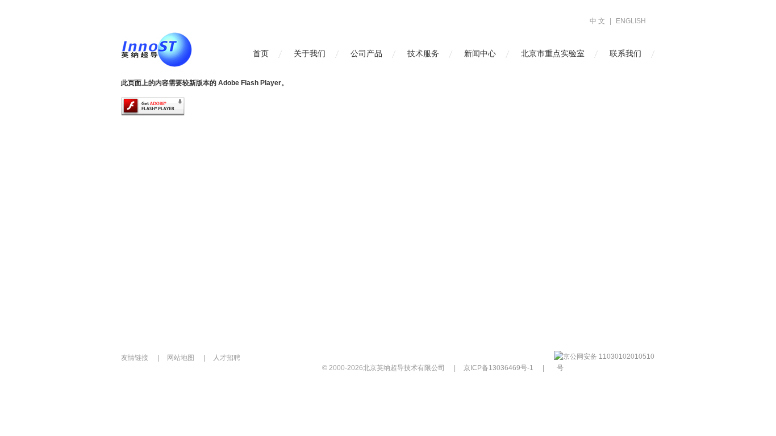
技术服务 (423, 53)
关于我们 (310, 53)
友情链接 (134, 358)
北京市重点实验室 (553, 53)
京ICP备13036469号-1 (498, 368)
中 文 (597, 21)
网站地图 (180, 358)
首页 (261, 53)
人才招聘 (226, 358)
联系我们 (625, 53)
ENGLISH (631, 21)
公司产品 (366, 53)
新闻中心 (480, 53)
